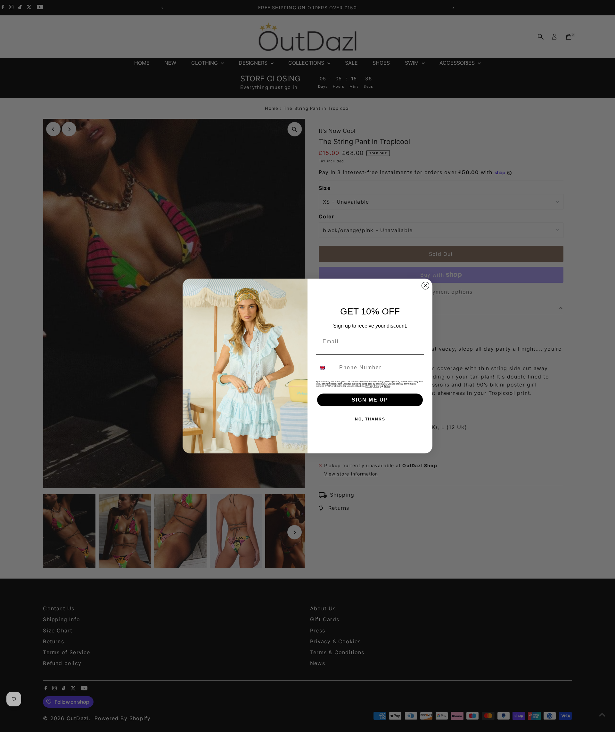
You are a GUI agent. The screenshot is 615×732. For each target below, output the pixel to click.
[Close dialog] (425, 285)
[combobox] (326, 368)
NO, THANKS (370, 419)
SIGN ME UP (370, 400)
